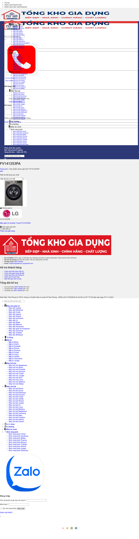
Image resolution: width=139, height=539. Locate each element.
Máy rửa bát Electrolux (20, 96)
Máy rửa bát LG (17, 106)
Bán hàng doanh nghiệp (13, 150)
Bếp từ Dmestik (18, 58)
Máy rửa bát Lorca (18, 107)
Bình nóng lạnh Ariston (20, 141)
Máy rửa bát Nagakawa (20, 111)
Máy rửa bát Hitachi (19, 102)
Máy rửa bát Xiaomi (19, 119)
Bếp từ (13, 53)
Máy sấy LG (16, 36)
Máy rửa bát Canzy (18, 94)
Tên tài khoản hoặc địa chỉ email (13, 500)
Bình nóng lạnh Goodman (20, 133)
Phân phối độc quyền (12, 148)
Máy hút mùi (16, 72)
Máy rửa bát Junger (19, 104)
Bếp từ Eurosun (17, 61)
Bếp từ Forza (17, 64)
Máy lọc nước (16, 127)
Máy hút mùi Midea (19, 88)
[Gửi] (5, 39)
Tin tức (7, 3)
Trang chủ (4, 169)
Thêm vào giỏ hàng (7, 231)
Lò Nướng (14, 124)
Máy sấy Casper (18, 26)
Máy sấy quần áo (17, 25)
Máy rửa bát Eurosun (19, 98)
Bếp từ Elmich (17, 60)
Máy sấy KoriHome (19, 35)
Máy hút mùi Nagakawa (20, 74)
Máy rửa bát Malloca (19, 109)
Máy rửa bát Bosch (19, 93)
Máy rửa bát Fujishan (19, 115)
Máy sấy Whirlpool (18, 48)
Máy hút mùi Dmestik (19, 77)
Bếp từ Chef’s (17, 56)
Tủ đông (14, 50)
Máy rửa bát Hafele (19, 101)
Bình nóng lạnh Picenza (20, 136)
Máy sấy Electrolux (18, 28)
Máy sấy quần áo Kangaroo (21, 43)
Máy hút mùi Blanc (18, 75)
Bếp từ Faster (17, 63)
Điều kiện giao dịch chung (12, 279)
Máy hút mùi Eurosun (19, 79)
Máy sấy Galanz (18, 31)
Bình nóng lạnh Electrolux (20, 144)
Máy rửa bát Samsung (19, 112)
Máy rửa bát (11, 386)
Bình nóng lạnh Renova (20, 138)
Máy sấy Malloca (18, 39)
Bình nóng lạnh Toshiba (20, 139)
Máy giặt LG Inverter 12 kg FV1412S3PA (15, 223)
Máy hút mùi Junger (19, 82)
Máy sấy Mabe (17, 38)
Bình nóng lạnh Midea (19, 134)
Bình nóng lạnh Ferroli (19, 131)
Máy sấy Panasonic (19, 41)
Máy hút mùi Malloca (19, 87)
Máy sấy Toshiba (18, 46)
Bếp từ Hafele (17, 66)
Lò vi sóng (15, 121)
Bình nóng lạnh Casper (20, 143)
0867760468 (18, 262)
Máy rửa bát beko (18, 114)
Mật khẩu (4, 504)
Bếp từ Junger (17, 69)
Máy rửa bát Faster (19, 99)
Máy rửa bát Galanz (19, 117)
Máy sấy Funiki (17, 30)
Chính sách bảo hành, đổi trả (14, 271)
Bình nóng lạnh (16, 129)
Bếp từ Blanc (17, 55)
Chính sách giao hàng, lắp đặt (14, 273)
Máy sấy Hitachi (18, 33)
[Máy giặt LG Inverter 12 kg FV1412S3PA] (13, 206)
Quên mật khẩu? (6, 512)
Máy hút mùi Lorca (18, 85)
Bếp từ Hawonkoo (18, 68)
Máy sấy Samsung (18, 44)
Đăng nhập (21, 508)
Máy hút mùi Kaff (18, 83)
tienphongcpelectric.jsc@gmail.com (21, 263)
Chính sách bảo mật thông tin (15, 7)
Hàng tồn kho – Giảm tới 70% (15, 152)
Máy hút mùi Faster (19, 80)
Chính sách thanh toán (13, 5)
